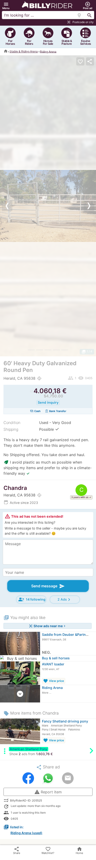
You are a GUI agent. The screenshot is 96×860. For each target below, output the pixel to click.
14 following (31, 599)
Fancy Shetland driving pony (65, 721)
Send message (48, 586)
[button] (6, 5)
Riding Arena (48, 51)
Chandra (15, 488)
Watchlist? (47, 850)
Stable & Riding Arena (24, 51)
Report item (48, 792)
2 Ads (65, 599)
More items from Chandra (31, 713)
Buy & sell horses (56, 658)
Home (79, 850)
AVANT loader (53, 664)
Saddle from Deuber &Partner (65, 634)
